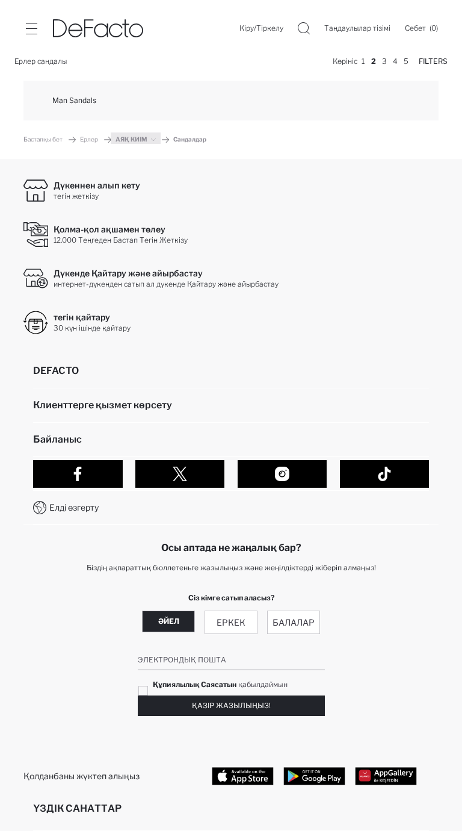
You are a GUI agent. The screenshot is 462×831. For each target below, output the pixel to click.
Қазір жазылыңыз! (231, 705)
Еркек (231, 622)
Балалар (294, 622)
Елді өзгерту (74, 507)
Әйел (168, 621)
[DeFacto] (98, 28)
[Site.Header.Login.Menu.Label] (31, 28)
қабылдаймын (220, 684)
